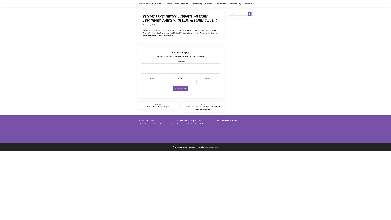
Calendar (208, 3)
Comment (181, 62)
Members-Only (235, 3)
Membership (197, 3)
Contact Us (248, 3)
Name (153, 78)
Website (208, 78)
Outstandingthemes (211, 147)
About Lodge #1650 (182, 3)
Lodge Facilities (220, 3)
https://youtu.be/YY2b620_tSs (194, 124)
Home (169, 3)
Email (180, 78)
